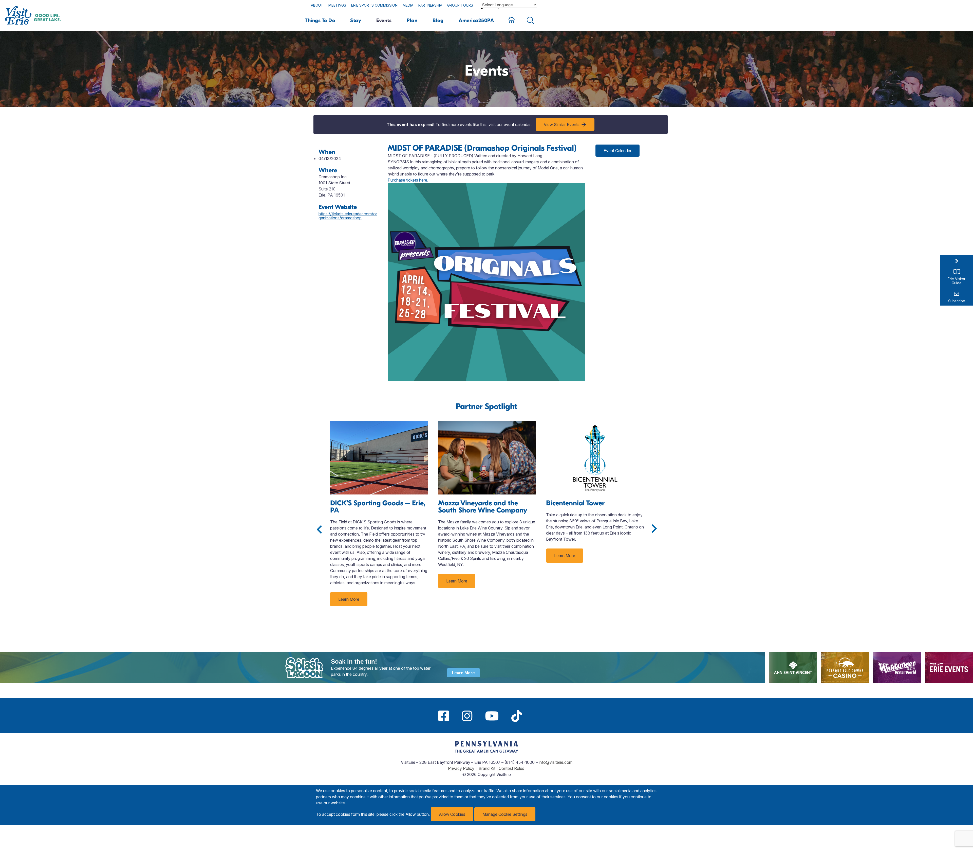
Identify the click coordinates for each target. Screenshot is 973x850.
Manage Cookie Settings (504, 814)
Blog (438, 20)
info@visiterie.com (555, 762)
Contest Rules (511, 768)
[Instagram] (467, 716)
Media (408, 5)
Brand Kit (487, 768)
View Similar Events (561, 124)
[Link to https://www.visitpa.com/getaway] (486, 751)
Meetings (337, 5)
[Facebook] (443, 716)
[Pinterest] (535, 716)
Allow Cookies (452, 814)
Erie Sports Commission (374, 5)
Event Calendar (617, 150)
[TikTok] (516, 716)
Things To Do (320, 20)
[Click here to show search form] (531, 20)
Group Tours (460, 5)
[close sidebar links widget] (956, 261)
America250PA (476, 20)
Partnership (430, 5)
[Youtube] (492, 716)
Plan (412, 20)
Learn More (348, 599)
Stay (355, 20)
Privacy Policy (461, 768)
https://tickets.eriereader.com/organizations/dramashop (348, 215)
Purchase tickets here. (408, 180)
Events (383, 20)
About (317, 5)
